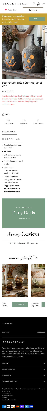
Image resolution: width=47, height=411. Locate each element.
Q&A (18, 139)
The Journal (32, 10)
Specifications (9, 132)
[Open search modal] (34, 3)
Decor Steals (15, 389)
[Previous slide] (5, 282)
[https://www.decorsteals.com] (23, 213)
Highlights (7, 139)
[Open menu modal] (43, 3)
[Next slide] (41, 282)
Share (7, 114)
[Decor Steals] (15, 3)
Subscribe (41, 332)
